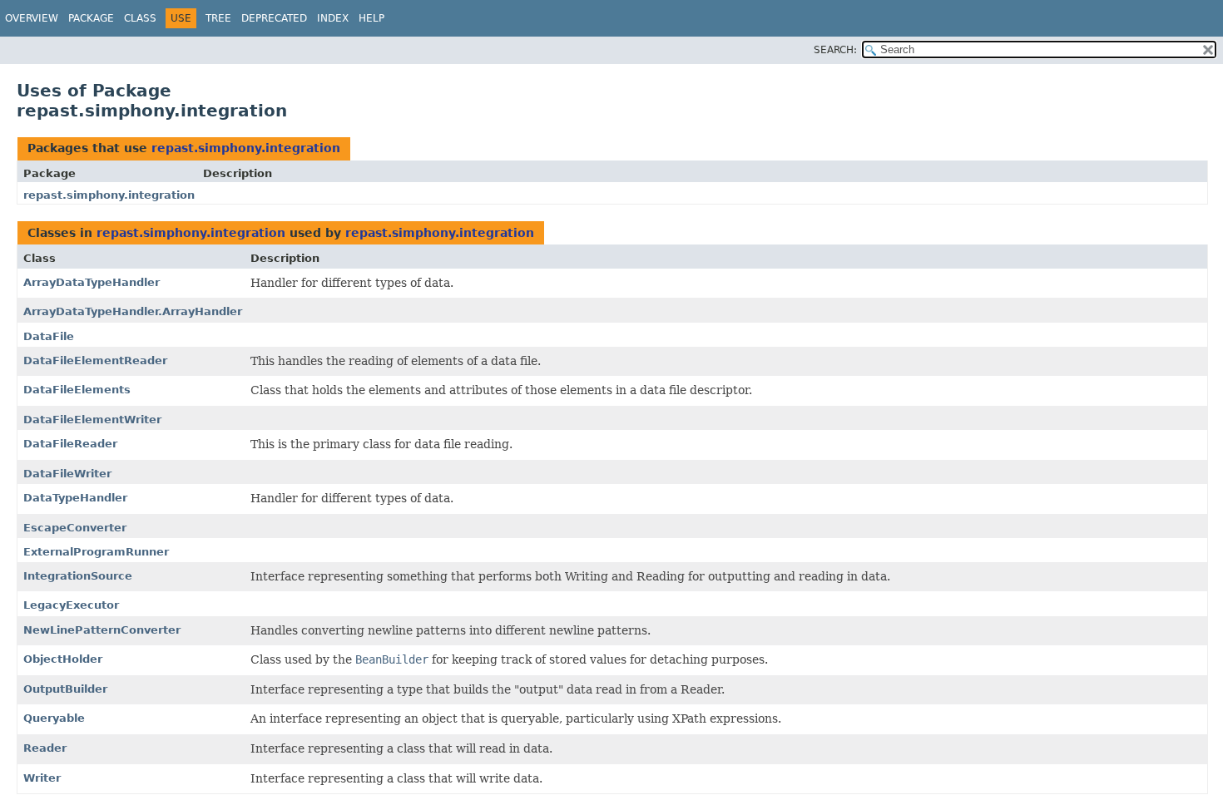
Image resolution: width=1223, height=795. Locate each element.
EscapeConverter (74, 527)
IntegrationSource (77, 576)
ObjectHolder (62, 659)
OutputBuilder (65, 689)
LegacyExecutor (71, 605)
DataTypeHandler (75, 497)
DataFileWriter (67, 473)
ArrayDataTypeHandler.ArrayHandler (132, 311)
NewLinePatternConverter (102, 630)
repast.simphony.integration (245, 148)
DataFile (48, 336)
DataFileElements (77, 389)
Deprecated (274, 18)
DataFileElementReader (95, 360)
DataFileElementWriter (92, 419)
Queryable (54, 718)
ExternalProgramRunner (96, 552)
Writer (42, 778)
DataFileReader (70, 443)
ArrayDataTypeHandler (91, 282)
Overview (31, 18)
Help (371, 18)
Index (333, 18)
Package (91, 18)
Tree (218, 18)
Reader (45, 748)
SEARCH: (835, 50)
